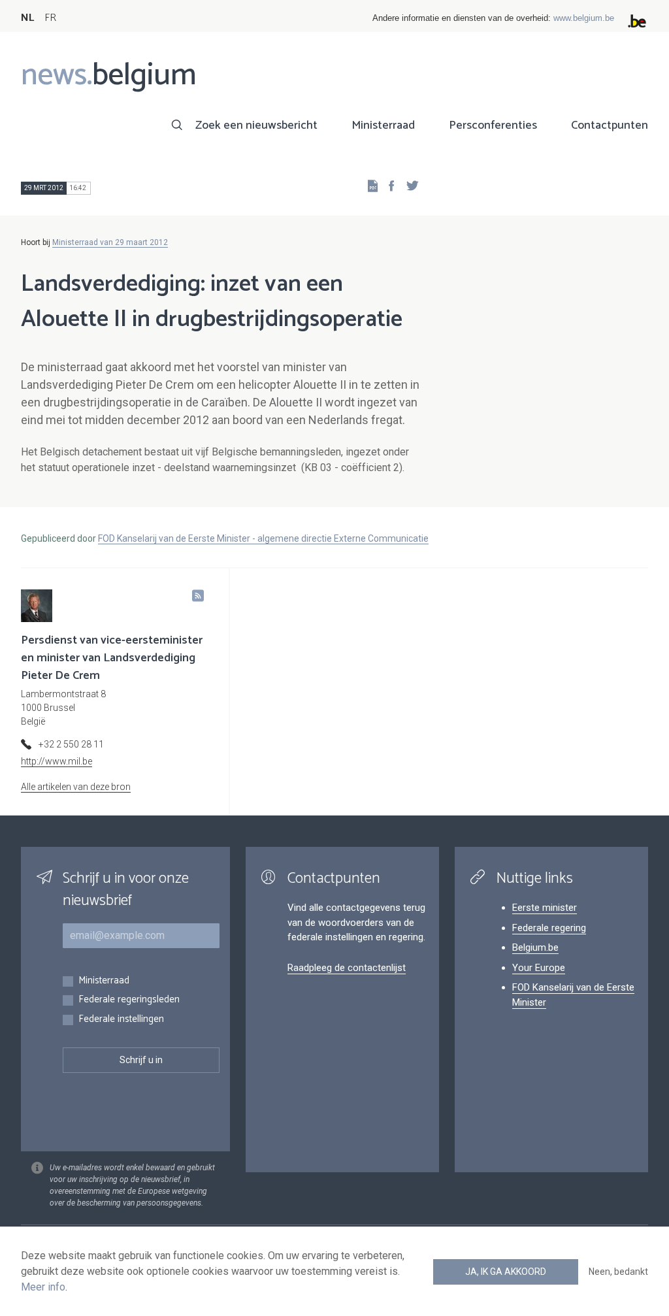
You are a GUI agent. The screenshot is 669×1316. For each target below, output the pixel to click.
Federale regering (549, 928)
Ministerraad (383, 125)
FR (50, 18)
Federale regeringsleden (129, 1000)
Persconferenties (493, 125)
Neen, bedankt (618, 1271)
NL (27, 18)
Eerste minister (544, 907)
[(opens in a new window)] (387, 185)
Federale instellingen (121, 1019)
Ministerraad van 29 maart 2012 (110, 242)
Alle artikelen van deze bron (76, 786)
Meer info (43, 1287)
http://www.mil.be (56, 761)
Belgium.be (535, 947)
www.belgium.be (583, 18)
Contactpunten (609, 125)
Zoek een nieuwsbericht (256, 125)
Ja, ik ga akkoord (505, 1271)
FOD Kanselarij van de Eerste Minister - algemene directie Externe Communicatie (263, 538)
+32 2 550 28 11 (71, 744)
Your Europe (538, 968)
